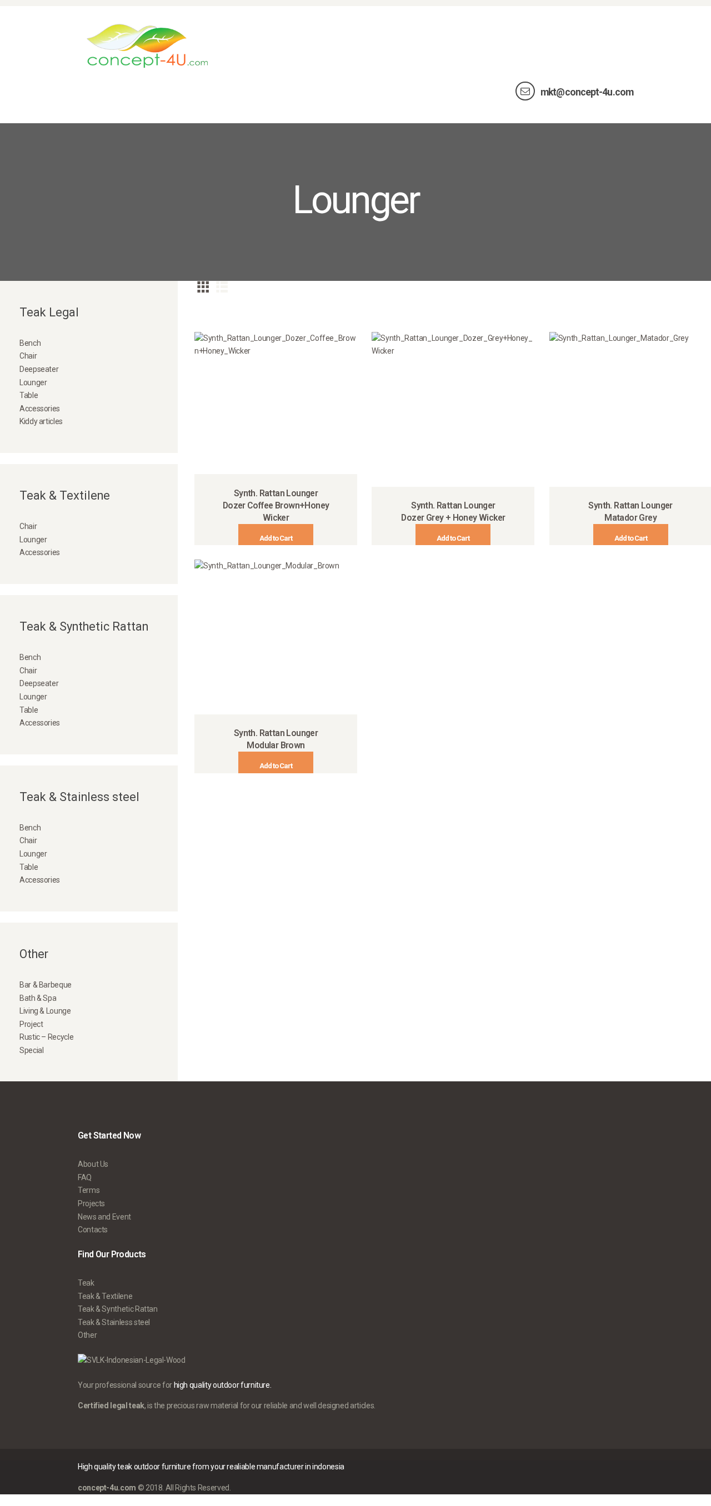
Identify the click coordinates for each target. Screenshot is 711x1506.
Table (28, 395)
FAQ (85, 1177)
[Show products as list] (222, 286)
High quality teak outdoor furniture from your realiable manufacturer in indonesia (211, 1466)
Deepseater (38, 369)
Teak (86, 1282)
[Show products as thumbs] (203, 286)
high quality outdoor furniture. (223, 1385)
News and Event (104, 1216)
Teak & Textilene (105, 1296)
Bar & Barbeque (45, 984)
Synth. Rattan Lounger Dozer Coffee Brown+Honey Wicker (276, 505)
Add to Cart (275, 538)
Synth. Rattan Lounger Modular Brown (276, 739)
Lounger (33, 382)
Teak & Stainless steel (114, 1322)
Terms (88, 1190)
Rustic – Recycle (46, 1036)
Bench (30, 343)
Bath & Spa (37, 998)
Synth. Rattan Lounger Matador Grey (630, 511)
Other (87, 1335)
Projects (91, 1203)
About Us (93, 1164)
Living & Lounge (45, 1010)
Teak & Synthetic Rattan (118, 1308)
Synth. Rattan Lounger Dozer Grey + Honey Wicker (453, 511)
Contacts (93, 1229)
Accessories (39, 408)
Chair (28, 355)
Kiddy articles (41, 421)
